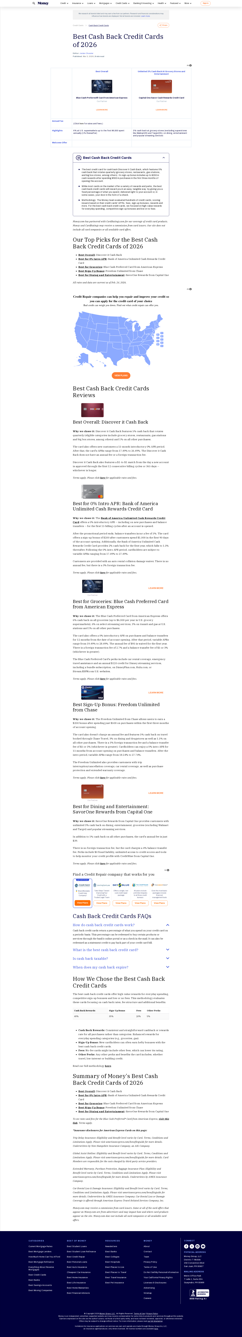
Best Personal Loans (77, 1262)
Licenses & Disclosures (155, 1283)
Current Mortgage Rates (40, 1246)
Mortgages (104, 3)
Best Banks (34, 1280)
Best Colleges (112, 1257)
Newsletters (111, 1246)
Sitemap (148, 1293)
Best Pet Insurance (114, 1283)
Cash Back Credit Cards (99, 25)
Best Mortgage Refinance (41, 1262)
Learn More (155, 588)
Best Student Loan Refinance (81, 1252)
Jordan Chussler (86, 53)
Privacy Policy (150, 1262)
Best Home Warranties (78, 1288)
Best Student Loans (77, 1246)
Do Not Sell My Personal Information (161, 1272)
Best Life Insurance (76, 1283)
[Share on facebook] (186, 1246)
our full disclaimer (155, 1321)
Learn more (145, 16)
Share (164, 25)
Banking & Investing (142, 3)
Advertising (149, 1288)
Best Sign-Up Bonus (91, 271)
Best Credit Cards (37, 1275)
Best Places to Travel (115, 1272)
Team (146, 1257)
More (187, 3)
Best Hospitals (112, 1262)
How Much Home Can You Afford (44, 1257)
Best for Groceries (90, 267)
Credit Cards (121, 3)
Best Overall (86, 254)
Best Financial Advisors (78, 1293)
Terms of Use (150, 1267)
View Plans (121, 375)
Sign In (205, 3)
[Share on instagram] (197, 1246)
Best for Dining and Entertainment (101, 275)
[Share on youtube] (203, 1246)
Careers (147, 1298)
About (147, 1246)
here (82, 124)
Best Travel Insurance (115, 1277)
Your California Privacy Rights (158, 1277)
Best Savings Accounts (40, 1285)
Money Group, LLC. (107, 1314)
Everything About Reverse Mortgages (41, 1268)
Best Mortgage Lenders (40, 1252)
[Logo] (43, 3)
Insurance (76, 3)
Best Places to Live (114, 1267)
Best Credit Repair (76, 1257)
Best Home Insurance (77, 1277)
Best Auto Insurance (77, 1267)
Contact (148, 1252)
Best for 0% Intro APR (92, 259)
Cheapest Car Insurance (78, 1272)
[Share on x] (192, 1246)
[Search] (33, 3)
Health (161, 3)
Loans (90, 3)
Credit (63, 3)
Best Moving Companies (40, 1290)
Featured (174, 3)
